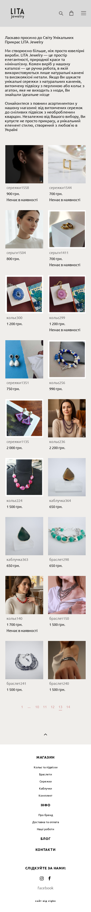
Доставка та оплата (45, 822)
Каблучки (45, 788)
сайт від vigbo (45, 901)
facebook (45, 888)
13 (60, 707)
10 (37, 707)
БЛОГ (46, 839)
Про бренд (45, 815)
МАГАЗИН (45, 757)
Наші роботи (45, 829)
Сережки (46, 781)
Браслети (45, 774)
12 (53, 707)
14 (68, 707)
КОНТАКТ (44, 850)
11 (45, 707)
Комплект (45, 795)
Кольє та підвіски (46, 767)
